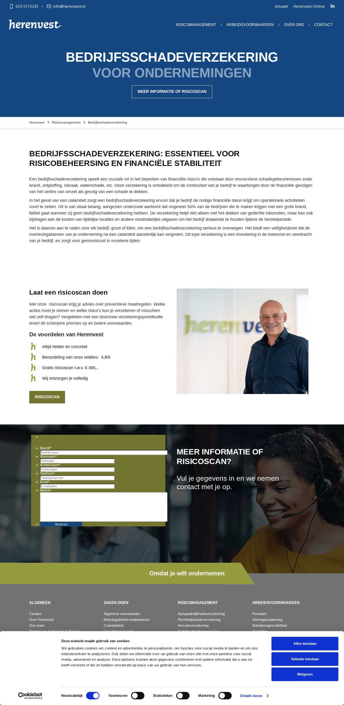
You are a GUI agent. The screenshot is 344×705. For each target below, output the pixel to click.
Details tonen (251, 696)
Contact (323, 25)
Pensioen (259, 614)
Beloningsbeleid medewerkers (127, 620)
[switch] (137, 695)
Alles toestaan (305, 643)
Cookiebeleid (113, 625)
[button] (196, 25)
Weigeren (305, 674)
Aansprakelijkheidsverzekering (201, 614)
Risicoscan (47, 397)
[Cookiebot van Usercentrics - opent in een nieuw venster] (30, 695)
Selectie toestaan (305, 659)
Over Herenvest (41, 620)
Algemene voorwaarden (122, 614)
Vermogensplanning (267, 620)
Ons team (36, 625)
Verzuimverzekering (193, 625)
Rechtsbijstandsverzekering (199, 620)
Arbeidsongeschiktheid (269, 625)
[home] (35, 25)
